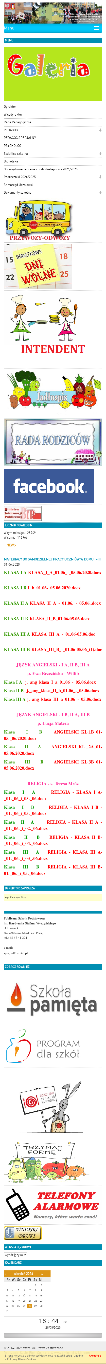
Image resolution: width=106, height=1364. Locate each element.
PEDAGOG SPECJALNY (20, 138)
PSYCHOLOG (12, 146)
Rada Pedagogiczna (17, 122)
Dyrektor (10, 106)
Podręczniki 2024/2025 (20, 177)
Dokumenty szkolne (17, 192)
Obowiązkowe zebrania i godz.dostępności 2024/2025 (41, 169)
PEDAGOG (11, 130)
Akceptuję (95, 1355)
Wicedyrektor (13, 114)
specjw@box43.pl (16, 953)
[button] (100, 131)
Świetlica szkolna (16, 154)
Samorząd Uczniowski (19, 185)
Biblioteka (11, 161)
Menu (9, 28)
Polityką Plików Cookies (21, 1359)
